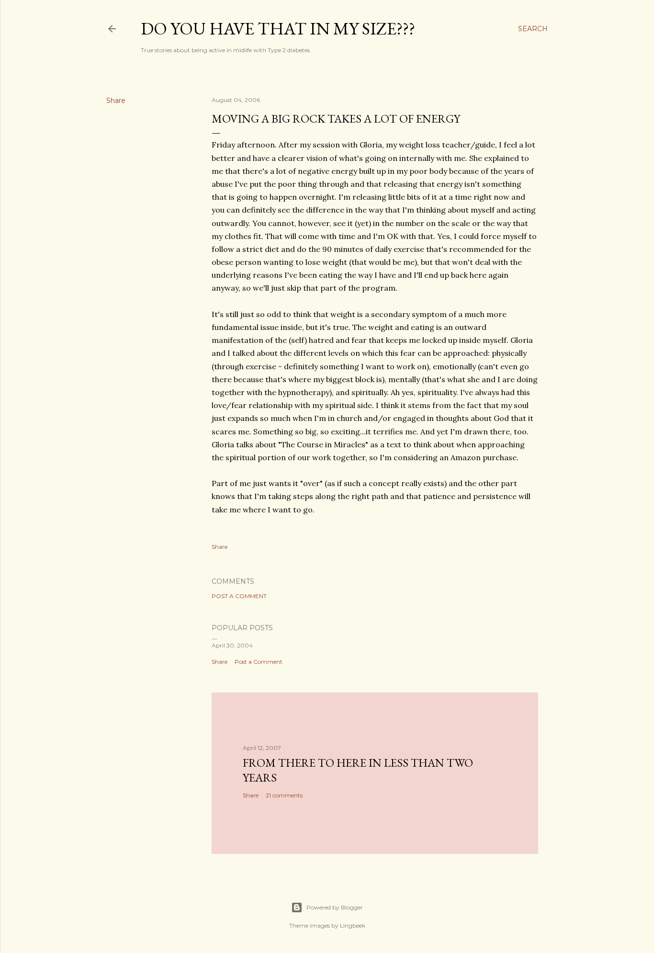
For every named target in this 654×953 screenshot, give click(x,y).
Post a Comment (239, 596)
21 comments (284, 795)
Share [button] (115, 100)
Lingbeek (352, 925)
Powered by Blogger (334, 907)
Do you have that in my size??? (278, 28)
